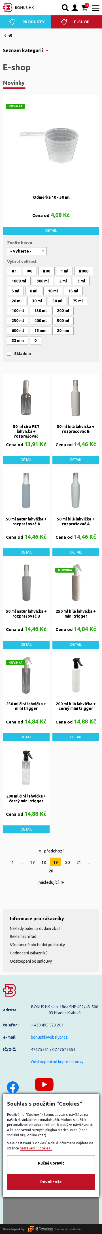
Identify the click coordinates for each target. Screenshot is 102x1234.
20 (67, 862)
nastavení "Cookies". (36, 1148)
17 (32, 862)
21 (78, 862)
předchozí (53, 850)
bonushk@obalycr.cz (49, 1037)
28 (51, 870)
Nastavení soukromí (68, 1229)
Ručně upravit (51, 1163)
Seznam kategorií (23, 50)
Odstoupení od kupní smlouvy (57, 1061)
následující (49, 882)
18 (43, 862)
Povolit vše (51, 1182)
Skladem (22, 353)
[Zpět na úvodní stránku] (18, 7)
